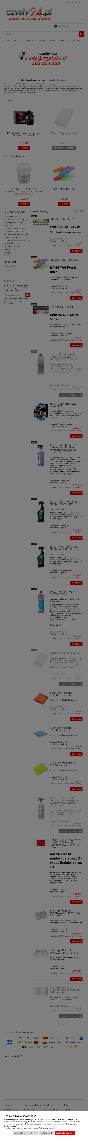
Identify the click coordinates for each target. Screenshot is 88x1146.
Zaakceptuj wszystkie (65, 1133)
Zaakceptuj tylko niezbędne (25, 1133)
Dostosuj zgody (46, 1133)
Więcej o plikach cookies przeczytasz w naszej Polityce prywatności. (29, 1128)
